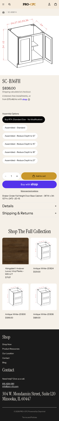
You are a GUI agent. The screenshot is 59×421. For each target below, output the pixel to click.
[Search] (9, 4)
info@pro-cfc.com (10, 386)
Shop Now (7, 344)
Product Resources (10, 349)
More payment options (29, 191)
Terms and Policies (29, 417)
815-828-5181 (8, 383)
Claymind (41, 411)
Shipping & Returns (17, 213)
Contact (5, 358)
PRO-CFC (24, 411)
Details (7, 206)
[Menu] (3, 4)
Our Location (8, 353)
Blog (4, 362)
